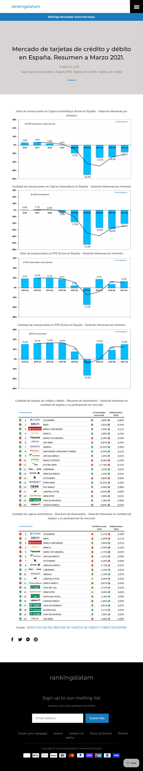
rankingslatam (25, 6)
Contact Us (76, 733)
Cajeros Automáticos (41, 72)
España (60, 72)
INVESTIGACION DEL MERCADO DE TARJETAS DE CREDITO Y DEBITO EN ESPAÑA (77, 627)
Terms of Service (101, 733)
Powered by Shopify (90, 748)
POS (69, 72)
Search (58, 733)
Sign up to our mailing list (71, 698)
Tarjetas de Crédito (85, 72)
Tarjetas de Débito (110, 72)
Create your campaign (32, 733)
